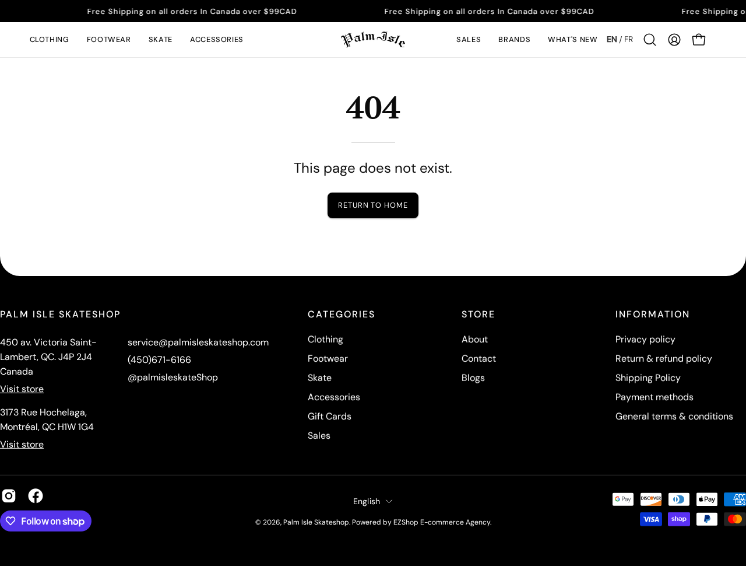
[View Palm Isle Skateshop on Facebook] (35, 496)
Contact (479, 358)
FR (628, 39)
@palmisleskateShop (173, 377)
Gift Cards (329, 416)
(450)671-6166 (159, 360)
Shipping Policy (648, 378)
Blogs (473, 378)
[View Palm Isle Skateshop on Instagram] (8, 496)
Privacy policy (645, 339)
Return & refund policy (663, 358)
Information (652, 314)
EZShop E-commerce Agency (441, 522)
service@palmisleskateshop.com (198, 342)
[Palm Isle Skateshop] (373, 40)
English (367, 500)
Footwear (328, 358)
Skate (320, 378)
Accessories (334, 397)
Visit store (22, 389)
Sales (319, 435)
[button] (49, 39)
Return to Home (373, 205)
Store (478, 314)
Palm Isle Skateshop (316, 522)
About (475, 339)
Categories (341, 314)
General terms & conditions (674, 416)
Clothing (325, 339)
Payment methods (654, 397)
